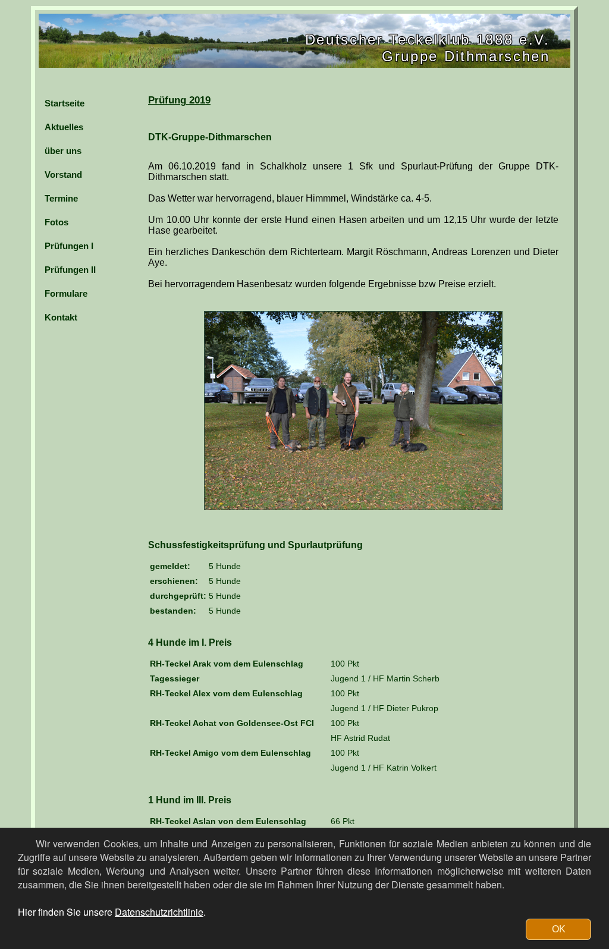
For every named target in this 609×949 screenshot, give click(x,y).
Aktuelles (64, 127)
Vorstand (63, 174)
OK (559, 929)
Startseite (64, 103)
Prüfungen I (69, 246)
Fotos (56, 222)
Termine (61, 198)
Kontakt (61, 317)
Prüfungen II (70, 270)
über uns (63, 151)
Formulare (66, 293)
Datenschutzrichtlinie (159, 912)
